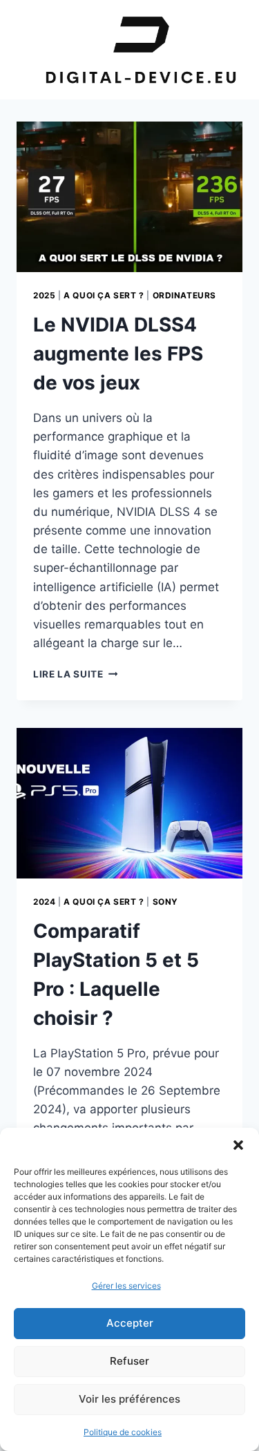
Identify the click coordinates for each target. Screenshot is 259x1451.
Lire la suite (75, 674)
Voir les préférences (129, 1398)
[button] (238, 1145)
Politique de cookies (123, 1432)
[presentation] (129, 197)
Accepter (129, 1322)
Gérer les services (126, 1285)
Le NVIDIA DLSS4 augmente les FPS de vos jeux (118, 353)
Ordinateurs (185, 295)
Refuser (129, 1360)
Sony (165, 901)
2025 (44, 295)
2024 (44, 901)
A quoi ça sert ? (104, 295)
